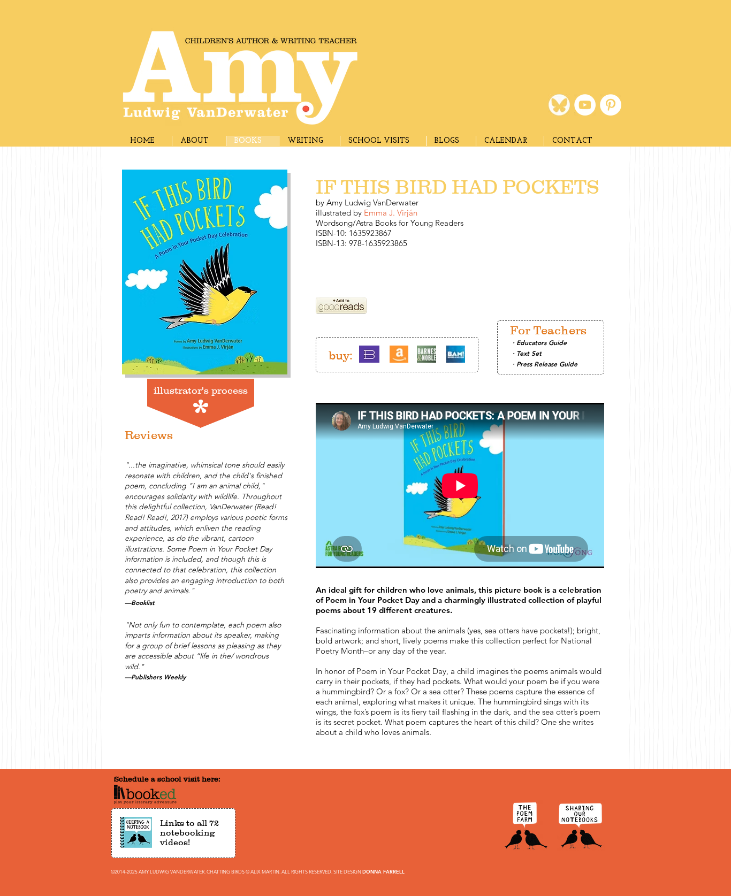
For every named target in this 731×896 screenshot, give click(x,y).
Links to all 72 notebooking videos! (189, 832)
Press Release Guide (546, 363)
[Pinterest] (610, 105)
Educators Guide (541, 342)
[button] (309, 141)
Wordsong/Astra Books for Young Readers (389, 223)
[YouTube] (585, 105)
